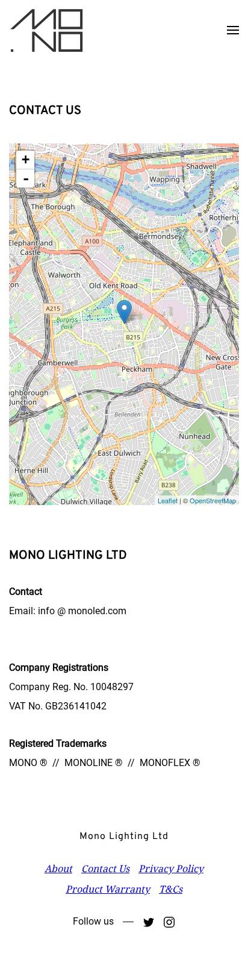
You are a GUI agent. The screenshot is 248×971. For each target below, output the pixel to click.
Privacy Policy (170, 868)
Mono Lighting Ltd (124, 837)
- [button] (26, 178)
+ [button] (25, 159)
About (58, 868)
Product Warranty (108, 889)
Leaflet (168, 500)
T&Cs (170, 889)
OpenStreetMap (213, 500)
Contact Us (105, 868)
